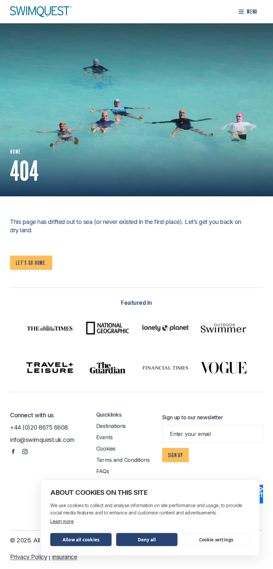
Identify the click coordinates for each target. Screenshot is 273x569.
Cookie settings (216, 540)
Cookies (106, 448)
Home (15, 151)
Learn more (62, 521)
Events (104, 437)
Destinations (111, 426)
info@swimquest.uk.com (42, 439)
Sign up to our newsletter (192, 417)
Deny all (147, 540)
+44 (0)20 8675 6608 (39, 427)
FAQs (102, 471)
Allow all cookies (81, 540)
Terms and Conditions (123, 460)
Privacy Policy (28, 556)
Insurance (64, 556)
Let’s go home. (31, 262)
